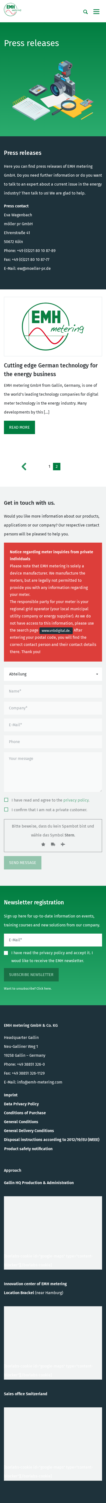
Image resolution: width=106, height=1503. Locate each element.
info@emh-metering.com (39, 1082)
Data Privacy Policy (21, 1104)
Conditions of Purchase (25, 1113)
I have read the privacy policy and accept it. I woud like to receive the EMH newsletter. (52, 956)
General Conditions (21, 1121)
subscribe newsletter (31, 974)
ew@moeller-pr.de (34, 268)
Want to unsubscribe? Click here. (28, 988)
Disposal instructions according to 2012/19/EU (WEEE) (51, 1139)
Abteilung (17, 674)
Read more (19, 427)
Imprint (11, 1095)
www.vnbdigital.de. (56, 631)
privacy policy (75, 800)
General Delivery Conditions (29, 1130)
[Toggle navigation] (96, 11)
